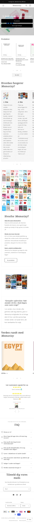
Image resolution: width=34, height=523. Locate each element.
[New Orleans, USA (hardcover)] (17, 405)
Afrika (3, 373)
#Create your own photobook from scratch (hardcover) (22, 60)
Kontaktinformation (13, 520)
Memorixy (7, 518)
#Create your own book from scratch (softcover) (7, 59)
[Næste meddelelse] (31, 2)
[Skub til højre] (20, 70)
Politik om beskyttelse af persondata (25, 518)
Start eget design (17, 25)
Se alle (17, 75)
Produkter (17, 21)
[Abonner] (29, 489)
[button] (3, 5)
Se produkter (11, 260)
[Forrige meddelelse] (3, 2)
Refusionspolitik (22, 520)
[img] (17, 387)
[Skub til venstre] (13, 70)
